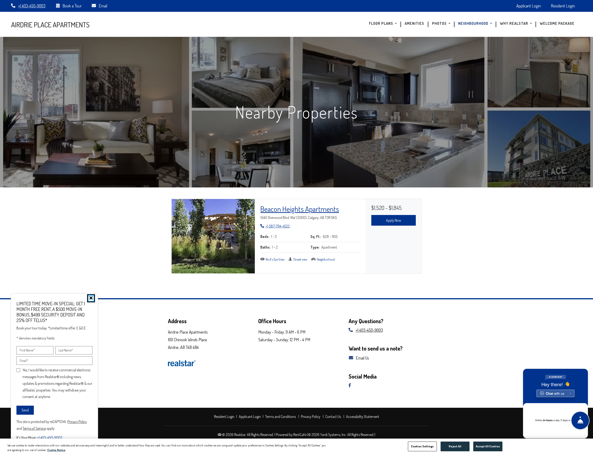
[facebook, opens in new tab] (351, 385)
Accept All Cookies (488, 446)
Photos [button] (440, 24)
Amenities (414, 24)
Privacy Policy (311, 416)
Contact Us (333, 416)
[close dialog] (91, 298)
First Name (27, 350)
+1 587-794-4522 (275, 226)
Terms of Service (34, 428)
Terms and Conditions (281, 416)
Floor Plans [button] (381, 24)
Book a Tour (72, 5)
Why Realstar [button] (514, 24)
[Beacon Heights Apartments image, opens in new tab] (213, 236)
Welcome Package (559, 24)
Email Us (362, 357)
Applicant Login (531, 5)
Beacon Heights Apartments (299, 209)
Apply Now (393, 220)
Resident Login (565, 5)
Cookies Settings (422, 446)
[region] (296, 447)
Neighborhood (326, 259)
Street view (300, 259)
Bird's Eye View (275, 259)
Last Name (66, 350)
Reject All (455, 446)
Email (102, 5)
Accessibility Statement (363, 416)
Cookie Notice (56, 450)
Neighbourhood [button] (473, 24)
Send (25, 410)
